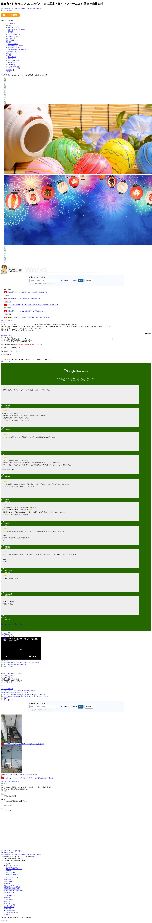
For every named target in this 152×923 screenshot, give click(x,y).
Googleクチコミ (13, 62)
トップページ (8, 23)
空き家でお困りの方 (14, 34)
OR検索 (74, 280)
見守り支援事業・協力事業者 (17, 49)
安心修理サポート (13, 51)
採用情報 (9, 70)
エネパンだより (13, 44)
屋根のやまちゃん (13, 27)
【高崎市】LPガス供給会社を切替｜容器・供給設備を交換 (27, 317)
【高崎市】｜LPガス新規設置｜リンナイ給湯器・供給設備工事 (26, 292)
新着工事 (10, 58)
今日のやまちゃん (11, 53)
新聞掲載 (8, 42)
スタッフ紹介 (12, 57)
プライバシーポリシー (15, 68)
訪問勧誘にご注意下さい (15, 47)
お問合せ (8, 71)
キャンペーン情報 (13, 60)
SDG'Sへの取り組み (14, 66)
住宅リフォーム (13, 33)
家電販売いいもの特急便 (15, 45)
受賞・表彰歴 (10, 40)
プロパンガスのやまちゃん (16, 29)
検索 (80, 280)
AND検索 (65, 280)
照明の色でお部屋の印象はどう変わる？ (31, 305)
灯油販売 (10, 31)
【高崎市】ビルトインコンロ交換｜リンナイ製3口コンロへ (25, 311)
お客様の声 (11, 64)
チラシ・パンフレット (13, 36)
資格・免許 (9, 38)
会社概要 (8, 55)
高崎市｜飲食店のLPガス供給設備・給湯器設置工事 (22, 298)
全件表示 (88, 280)
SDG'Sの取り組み (9, 910)
